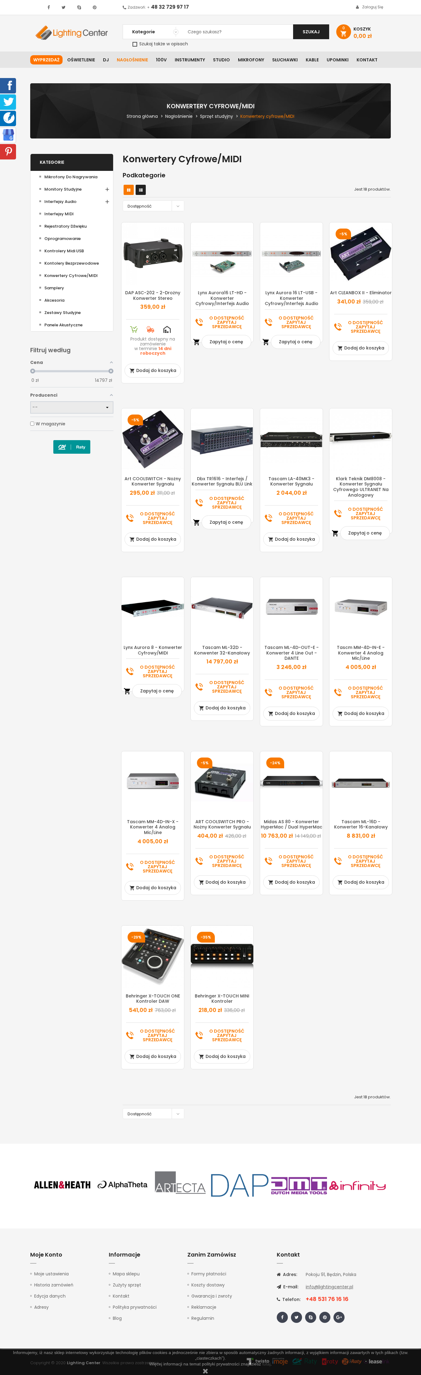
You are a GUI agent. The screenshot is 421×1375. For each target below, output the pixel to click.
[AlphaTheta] (121, 1185)
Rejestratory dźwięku (65, 226)
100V (161, 60)
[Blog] (8, 117)
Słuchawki (285, 60)
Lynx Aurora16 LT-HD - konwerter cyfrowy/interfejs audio (222, 298)
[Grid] (128, 190)
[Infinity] (358, 1185)
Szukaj (311, 32)
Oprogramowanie (62, 239)
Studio (221, 60)
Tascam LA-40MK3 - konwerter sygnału (291, 481)
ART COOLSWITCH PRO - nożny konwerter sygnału (222, 824)
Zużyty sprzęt (127, 1285)
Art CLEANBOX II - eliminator (361, 293)
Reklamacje (203, 1307)
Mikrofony (251, 60)
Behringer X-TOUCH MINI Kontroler (222, 999)
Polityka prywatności (135, 1307)
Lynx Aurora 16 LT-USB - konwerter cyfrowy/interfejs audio (291, 298)
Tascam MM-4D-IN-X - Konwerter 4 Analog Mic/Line (152, 827)
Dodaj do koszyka (152, 370)
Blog (117, 1318)
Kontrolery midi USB (64, 251)
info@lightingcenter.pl (329, 1287)
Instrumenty (190, 60)
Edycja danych (50, 1296)
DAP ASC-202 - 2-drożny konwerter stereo (152, 295)
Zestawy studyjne (62, 313)
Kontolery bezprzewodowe (71, 263)
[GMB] (8, 134)
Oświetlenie (81, 60)
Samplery (54, 288)
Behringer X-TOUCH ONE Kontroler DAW (153, 999)
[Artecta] (180, 1185)
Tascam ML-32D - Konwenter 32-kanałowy (222, 650)
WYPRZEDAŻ (46, 60)
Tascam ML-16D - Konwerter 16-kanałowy (361, 824)
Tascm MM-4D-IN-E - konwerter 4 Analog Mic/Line (361, 652)
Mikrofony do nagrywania (70, 177)
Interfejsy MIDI (59, 214)
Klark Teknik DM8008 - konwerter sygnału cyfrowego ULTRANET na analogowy (361, 487)
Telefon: (290, 1299)
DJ (106, 60)
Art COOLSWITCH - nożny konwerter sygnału (153, 481)
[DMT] (299, 1185)
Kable (312, 60)
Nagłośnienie (132, 60)
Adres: (289, 1274)
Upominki (338, 60)
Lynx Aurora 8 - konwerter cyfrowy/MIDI (153, 650)
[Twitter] (8, 101)
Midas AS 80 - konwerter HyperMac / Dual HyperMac (291, 824)
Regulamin (202, 1318)
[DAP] (240, 1185)
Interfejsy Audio (60, 201)
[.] (48, 7)
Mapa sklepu (126, 1274)
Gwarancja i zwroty (211, 1296)
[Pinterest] (8, 151)
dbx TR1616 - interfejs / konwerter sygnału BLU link (222, 481)
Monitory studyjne (63, 189)
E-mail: (290, 1287)
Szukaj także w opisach (163, 44)
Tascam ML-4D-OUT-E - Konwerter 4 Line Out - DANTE (291, 652)
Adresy (41, 1307)
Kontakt (367, 60)
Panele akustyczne (63, 325)
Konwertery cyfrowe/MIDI (71, 276)
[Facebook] (8, 85)
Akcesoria (54, 300)
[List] (141, 190)
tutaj (266, 1363)
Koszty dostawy (208, 1285)
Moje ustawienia (51, 1274)
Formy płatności (208, 1274)
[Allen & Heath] (62, 1185)
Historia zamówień (53, 1285)
